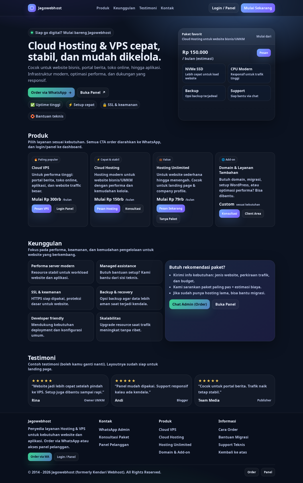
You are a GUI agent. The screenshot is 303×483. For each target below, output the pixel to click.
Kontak (167, 8)
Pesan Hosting (107, 209)
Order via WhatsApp (51, 92)
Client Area (253, 214)
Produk (102, 8)
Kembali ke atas (232, 452)
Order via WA (40, 457)
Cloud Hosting (171, 437)
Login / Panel (223, 8)
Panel (268, 472)
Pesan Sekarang (170, 208)
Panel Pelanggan (114, 444)
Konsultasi (133, 209)
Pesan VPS (41, 209)
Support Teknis (231, 444)
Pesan (264, 53)
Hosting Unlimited (175, 444)
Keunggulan (124, 8)
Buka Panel (93, 92)
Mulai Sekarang (258, 8)
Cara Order (228, 429)
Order (252, 472)
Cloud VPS (167, 429)
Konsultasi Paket (114, 437)
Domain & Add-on (174, 452)
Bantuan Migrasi (233, 437)
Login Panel (65, 209)
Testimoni (148, 8)
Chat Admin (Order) (189, 304)
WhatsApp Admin (114, 429)
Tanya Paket (168, 219)
